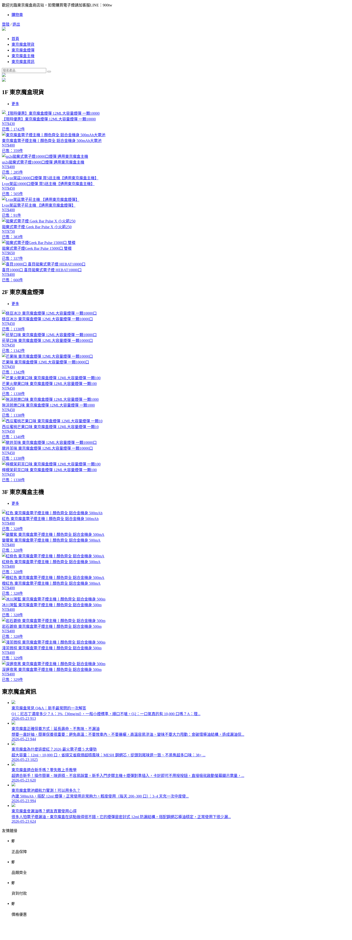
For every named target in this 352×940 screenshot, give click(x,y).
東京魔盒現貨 (22, 44)
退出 (16, 24)
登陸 (6, 24)
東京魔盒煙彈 (22, 50)
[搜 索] (49, 71)
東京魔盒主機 (22, 56)
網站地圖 (176, 934)
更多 (15, 104)
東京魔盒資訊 (22, 62)
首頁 (15, 39)
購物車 (17, 15)
